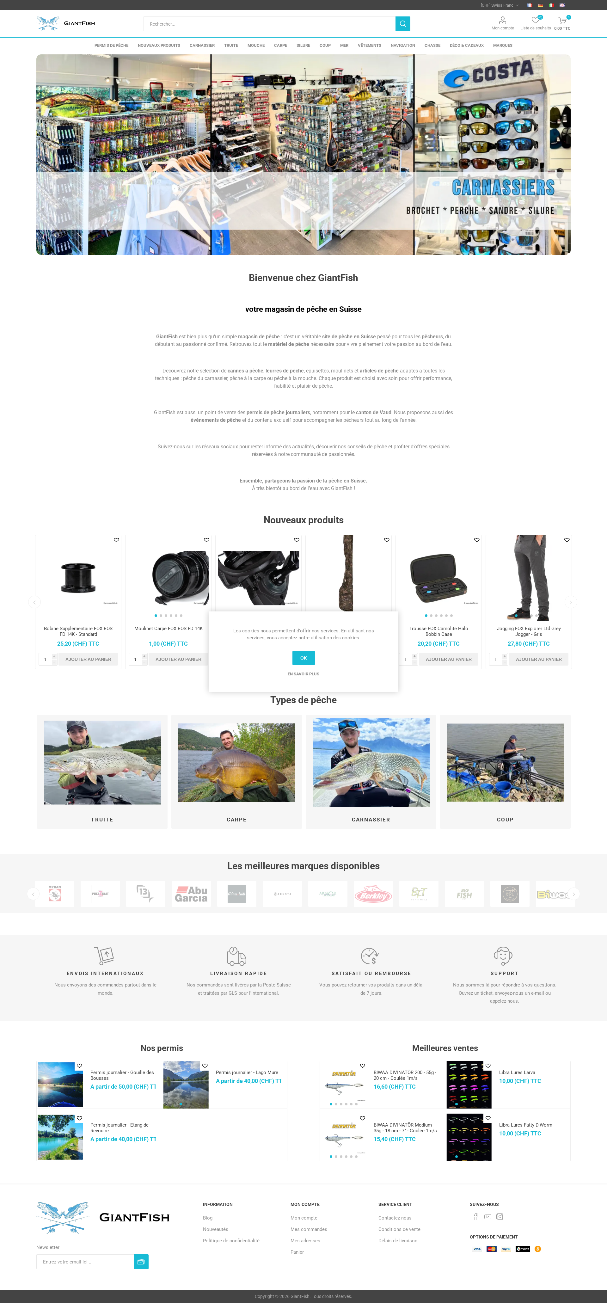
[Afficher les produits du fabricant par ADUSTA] (282, 894)
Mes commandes (309, 1229)
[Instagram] (500, 1217)
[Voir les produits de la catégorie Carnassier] (371, 763)
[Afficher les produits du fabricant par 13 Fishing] (145, 894)
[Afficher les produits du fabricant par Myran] (54, 894)
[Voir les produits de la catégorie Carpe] (236, 763)
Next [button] (571, 602)
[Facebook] (476, 1217)
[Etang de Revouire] (60, 1137)
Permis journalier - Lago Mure (247, 1072)
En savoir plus (303, 673)
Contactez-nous (395, 1218)
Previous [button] (34, 602)
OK (303, 658)
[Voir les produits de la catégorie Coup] (505, 763)
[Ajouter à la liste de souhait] (116, 540)
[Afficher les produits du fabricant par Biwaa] (555, 894)
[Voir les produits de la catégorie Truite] (102, 763)
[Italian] (551, 5)
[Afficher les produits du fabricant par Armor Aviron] (327, 894)
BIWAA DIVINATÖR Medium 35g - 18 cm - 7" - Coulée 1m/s (405, 1128)
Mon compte (503, 28)
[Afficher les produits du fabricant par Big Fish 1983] (464, 894)
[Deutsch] (541, 5)
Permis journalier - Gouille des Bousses (122, 1075)
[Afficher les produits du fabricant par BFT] (418, 894)
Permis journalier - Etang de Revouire (119, 1128)
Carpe (237, 819)
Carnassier (371, 819)
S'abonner (141, 1261)
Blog (207, 1218)
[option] (303, 154)
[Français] (530, 5)
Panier (297, 1252)
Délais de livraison (397, 1241)
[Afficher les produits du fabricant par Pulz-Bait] (100, 894)
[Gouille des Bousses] (60, 1085)
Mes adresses (305, 1241)
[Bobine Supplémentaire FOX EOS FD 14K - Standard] (78, 578)
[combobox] (269, 23)
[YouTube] (488, 1217)
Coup (505, 819)
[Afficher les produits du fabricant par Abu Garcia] (191, 894)
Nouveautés (215, 1229)
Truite (102, 819)
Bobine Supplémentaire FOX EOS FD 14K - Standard (78, 631)
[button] (156, 615)
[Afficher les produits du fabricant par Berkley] (373, 894)
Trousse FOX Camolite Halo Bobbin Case (438, 631)
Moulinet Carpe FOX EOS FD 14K (168, 628)
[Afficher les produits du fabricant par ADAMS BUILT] (236, 894)
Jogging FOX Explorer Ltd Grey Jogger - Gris (529, 631)
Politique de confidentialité (231, 1241)
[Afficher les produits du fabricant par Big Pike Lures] (510, 894)
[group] (168, 578)
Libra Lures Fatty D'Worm (525, 1125)
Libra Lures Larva (517, 1072)
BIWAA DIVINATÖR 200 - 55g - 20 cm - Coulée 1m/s (405, 1075)
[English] (562, 5)
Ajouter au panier (88, 659)
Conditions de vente (399, 1229)
